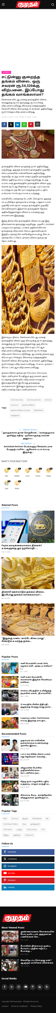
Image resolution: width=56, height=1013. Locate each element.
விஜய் (6, 835)
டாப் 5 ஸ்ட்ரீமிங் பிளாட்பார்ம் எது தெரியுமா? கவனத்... (35, 755)
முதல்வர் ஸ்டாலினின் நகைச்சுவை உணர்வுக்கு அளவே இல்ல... (34, 743)
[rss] (47, 987)
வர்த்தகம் (15, 416)
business (14, 405)
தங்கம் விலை (28, 405)
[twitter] (12, 987)
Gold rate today (17, 400)
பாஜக (19, 830)
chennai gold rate (34, 400)
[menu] (3, 4)
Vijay (24, 824)
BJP (47, 819)
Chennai (14, 819)
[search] (52, 4)
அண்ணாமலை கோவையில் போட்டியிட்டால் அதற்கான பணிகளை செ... (37, 934)
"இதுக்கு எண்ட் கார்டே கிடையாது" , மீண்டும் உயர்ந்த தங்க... (24, 640)
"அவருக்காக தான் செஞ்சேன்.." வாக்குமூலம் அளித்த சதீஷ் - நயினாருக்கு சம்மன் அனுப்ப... (28, 436)
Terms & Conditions (19, 1006)
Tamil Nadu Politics (10, 824)
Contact (5, 1006)
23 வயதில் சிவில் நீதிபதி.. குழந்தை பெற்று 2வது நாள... (36, 705)
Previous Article (29, 430)
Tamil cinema (32, 830)
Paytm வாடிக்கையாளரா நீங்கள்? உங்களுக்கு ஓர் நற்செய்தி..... (22, 547)
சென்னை (38, 410)
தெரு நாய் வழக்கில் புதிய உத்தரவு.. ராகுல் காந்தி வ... (35, 783)
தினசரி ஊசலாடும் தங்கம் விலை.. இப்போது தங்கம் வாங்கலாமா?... (23, 593)
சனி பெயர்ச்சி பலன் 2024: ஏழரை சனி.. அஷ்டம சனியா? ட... (36, 666)
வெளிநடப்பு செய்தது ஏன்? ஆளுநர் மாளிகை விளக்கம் (36, 961)
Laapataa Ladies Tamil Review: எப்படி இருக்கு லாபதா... (34, 719)
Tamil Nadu (7, 830)
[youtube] (26, 987)
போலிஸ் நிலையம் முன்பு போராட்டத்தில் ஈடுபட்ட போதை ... (35, 949)
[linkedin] (40, 987)
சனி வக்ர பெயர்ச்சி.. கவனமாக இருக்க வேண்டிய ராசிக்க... (36, 679)
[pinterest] (33, 987)
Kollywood (29, 835)
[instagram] (19, 987)
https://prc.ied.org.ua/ (37, 373)
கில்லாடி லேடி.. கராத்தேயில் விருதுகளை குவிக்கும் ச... (36, 796)
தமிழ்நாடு (35, 824)
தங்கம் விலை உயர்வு (20, 410)
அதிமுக (17, 835)
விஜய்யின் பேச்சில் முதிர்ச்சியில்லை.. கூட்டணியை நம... (31, 770)
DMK (5, 819)
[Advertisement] (28, 42)
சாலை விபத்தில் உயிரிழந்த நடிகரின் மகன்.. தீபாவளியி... (36, 692)
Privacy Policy (36, 1006)
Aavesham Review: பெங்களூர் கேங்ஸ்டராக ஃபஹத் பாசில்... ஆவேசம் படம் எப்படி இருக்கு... (28, 450)
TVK (43, 830)
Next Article (26, 444)
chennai (48, 400)
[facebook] (5, 987)
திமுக (25, 819)
